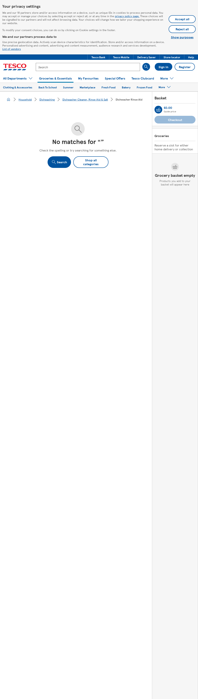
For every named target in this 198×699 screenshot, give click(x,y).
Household (25, 99)
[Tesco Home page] (14, 66)
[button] (98, 57)
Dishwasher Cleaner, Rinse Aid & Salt (85, 99)
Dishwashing (47, 99)
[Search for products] (146, 67)
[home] (8, 99)
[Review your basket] (158, 109)
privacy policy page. (127, 16)
